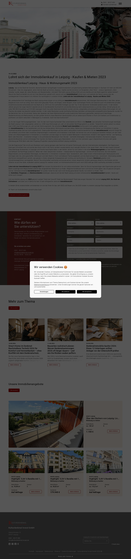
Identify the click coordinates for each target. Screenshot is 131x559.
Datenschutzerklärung (41, 285)
